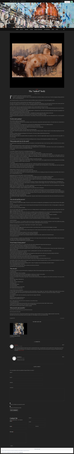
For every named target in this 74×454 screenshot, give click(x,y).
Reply (63, 344)
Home (11, 1)
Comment (11, 387)
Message (12, 431)
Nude (17, 29)
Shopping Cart (23, 1)
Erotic (21, 29)
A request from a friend (15, 336)
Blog (37, 89)
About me (14, 1)
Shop (53, 29)
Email (11, 377)
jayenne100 (13, 318)
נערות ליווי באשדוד (21, 350)
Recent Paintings (38, 29)
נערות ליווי (16, 345)
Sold (57, 29)
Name (11, 372)
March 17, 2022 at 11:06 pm (18, 346)
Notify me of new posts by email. (15, 407)
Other (31, 29)
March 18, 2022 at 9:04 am (20, 358)
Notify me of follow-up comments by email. (17, 404)
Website (11, 382)
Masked (26, 29)
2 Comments (62, 318)
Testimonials (47, 29)
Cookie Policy (21, 452)
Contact (18, 1)
